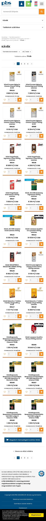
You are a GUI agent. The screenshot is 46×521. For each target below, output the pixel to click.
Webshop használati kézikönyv (23, 499)
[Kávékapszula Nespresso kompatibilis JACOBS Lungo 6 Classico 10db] (12, 405)
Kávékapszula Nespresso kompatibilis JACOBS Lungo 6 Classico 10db (12, 415)
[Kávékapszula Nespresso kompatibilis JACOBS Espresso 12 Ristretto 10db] (12, 367)
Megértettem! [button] (36, 515)
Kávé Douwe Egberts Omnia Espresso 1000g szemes (34, 86)
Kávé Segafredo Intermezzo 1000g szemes (12, 194)
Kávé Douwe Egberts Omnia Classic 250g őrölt (12, 86)
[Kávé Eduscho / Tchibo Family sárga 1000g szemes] (33, 293)
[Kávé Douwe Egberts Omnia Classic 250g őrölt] (12, 76)
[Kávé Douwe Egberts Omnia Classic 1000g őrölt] (33, 113)
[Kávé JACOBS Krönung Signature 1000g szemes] (33, 185)
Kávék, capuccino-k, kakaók (10, 40)
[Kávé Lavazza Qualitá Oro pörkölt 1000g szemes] (33, 221)
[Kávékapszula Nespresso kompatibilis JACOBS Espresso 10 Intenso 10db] (33, 367)
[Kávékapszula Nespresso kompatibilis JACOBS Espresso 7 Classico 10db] (12, 329)
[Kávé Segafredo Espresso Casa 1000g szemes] (12, 149)
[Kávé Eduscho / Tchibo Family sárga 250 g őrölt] (12, 293)
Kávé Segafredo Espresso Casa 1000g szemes (12, 158)
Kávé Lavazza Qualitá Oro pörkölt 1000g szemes (33, 230)
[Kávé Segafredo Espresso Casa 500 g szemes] (33, 149)
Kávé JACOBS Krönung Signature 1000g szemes (34, 194)
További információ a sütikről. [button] (11, 518)
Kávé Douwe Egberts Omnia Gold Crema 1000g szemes (34, 266)
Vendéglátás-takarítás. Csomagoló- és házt (15, 39)
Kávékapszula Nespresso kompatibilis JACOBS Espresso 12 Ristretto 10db (12, 377)
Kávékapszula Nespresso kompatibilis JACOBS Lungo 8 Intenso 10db (34, 415)
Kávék (22, 40)
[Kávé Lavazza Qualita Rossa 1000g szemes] (33, 329)
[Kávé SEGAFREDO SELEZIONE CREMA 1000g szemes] (12, 257)
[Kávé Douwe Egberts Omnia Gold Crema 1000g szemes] (33, 257)
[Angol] (35, 2)
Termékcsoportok (14, 37)
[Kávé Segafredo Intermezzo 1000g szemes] (12, 185)
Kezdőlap (4, 37)
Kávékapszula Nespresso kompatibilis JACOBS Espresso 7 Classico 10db (12, 339)
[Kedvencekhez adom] (5, 100)
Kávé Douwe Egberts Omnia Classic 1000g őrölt (34, 122)
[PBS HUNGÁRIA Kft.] (6, 3)
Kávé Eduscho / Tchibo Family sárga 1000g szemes (34, 303)
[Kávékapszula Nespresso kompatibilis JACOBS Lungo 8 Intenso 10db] (33, 405)
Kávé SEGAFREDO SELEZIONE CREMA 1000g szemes (12, 266)
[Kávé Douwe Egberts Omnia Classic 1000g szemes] (12, 113)
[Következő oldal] (31, 63)
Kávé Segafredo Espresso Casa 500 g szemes (34, 158)
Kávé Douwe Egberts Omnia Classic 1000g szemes (12, 122)
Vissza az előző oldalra (24, 451)
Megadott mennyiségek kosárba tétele (24, 440)
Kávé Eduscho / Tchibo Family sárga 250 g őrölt (12, 303)
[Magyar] (35, 5)
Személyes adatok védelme (23, 504)
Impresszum (23, 508)
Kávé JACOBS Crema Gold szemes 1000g (12, 230)
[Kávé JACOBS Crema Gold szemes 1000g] (12, 221)
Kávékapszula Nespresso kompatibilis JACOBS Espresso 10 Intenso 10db (34, 377)
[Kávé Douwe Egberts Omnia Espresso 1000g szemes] (33, 76)
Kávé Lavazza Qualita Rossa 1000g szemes (33, 338)
